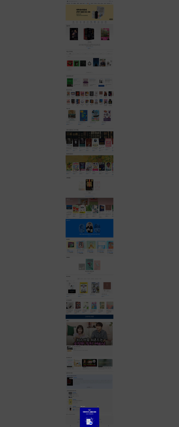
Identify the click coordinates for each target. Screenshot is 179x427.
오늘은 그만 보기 (83, 406)
